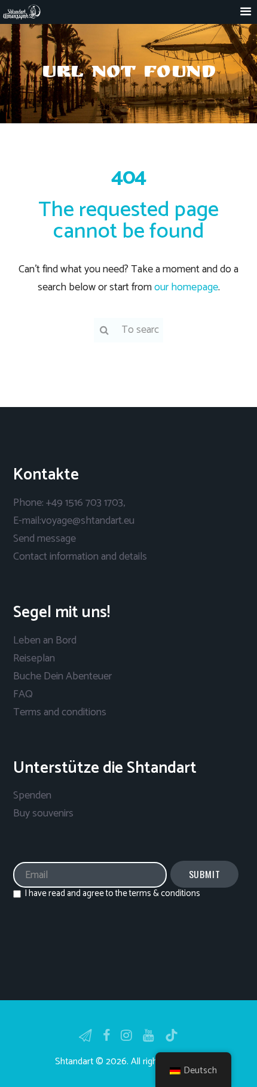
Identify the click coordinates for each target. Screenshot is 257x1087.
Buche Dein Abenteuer (62, 676)
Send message (44, 539)
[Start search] (103, 329)
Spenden (32, 795)
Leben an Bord (45, 640)
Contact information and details (80, 557)
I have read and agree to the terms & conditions (112, 893)
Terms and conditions (59, 712)
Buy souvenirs (43, 813)
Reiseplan (34, 658)
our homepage (186, 287)
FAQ (23, 694)
